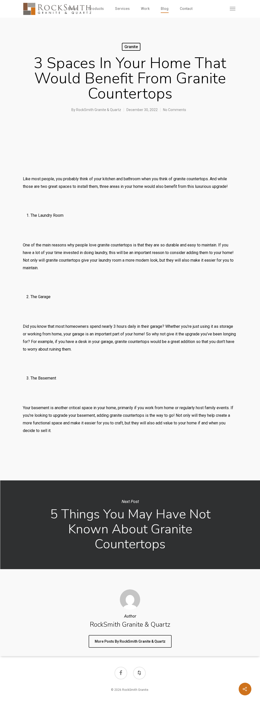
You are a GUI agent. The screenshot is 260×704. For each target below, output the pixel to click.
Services (122, 9)
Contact (186, 9)
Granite (131, 46)
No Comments (174, 110)
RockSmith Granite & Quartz (98, 110)
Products (96, 9)
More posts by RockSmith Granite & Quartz (130, 641)
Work (145, 9)
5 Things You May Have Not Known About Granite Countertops (130, 524)
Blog (165, 9)
